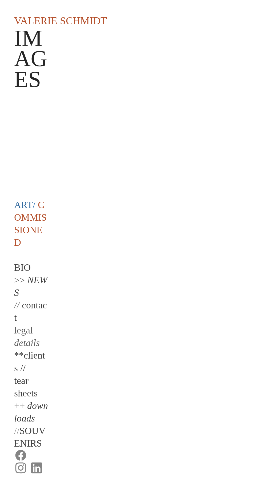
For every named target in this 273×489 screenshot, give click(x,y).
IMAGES (30, 58)
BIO (22, 267)
